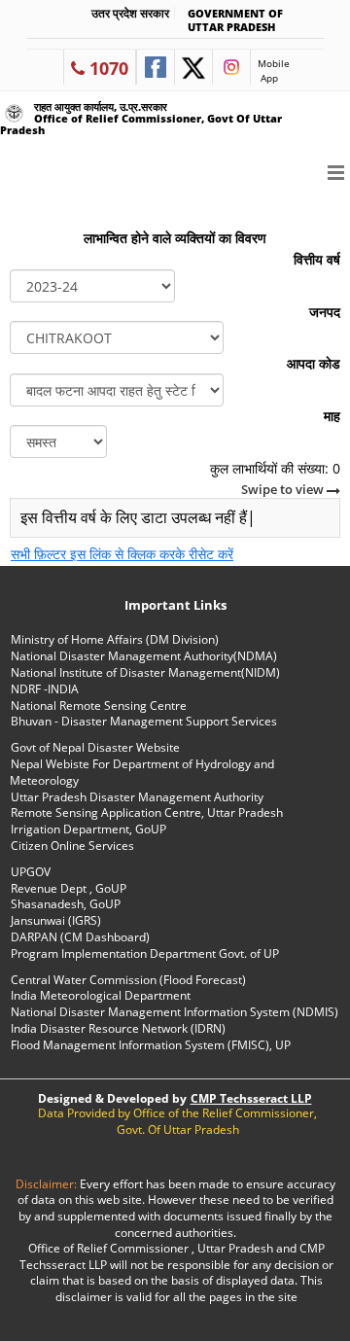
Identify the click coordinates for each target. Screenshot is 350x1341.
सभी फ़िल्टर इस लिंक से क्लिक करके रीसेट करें (122, 554)
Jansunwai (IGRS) (56, 920)
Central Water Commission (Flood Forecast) (128, 979)
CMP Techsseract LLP (251, 1098)
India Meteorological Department (101, 995)
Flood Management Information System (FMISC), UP (151, 1045)
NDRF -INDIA (45, 689)
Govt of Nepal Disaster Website (95, 747)
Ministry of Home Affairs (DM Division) (115, 639)
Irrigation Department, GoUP (88, 829)
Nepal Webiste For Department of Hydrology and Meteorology (142, 772)
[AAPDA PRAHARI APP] (287, 190)
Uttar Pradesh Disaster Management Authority (137, 797)
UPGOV (31, 872)
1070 (106, 68)
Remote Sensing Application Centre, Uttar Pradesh (147, 812)
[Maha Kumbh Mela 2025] (190, 190)
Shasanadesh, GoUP (66, 904)
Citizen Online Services (72, 845)
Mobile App (273, 70)
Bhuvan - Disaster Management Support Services (144, 721)
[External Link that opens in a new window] (155, 67)
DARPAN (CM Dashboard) (80, 937)
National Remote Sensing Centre (99, 705)
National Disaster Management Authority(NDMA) (144, 656)
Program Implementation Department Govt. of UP (145, 953)
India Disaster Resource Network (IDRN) (118, 1028)
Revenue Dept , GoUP (68, 888)
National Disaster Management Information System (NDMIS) (174, 1012)
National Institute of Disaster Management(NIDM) (145, 672)
